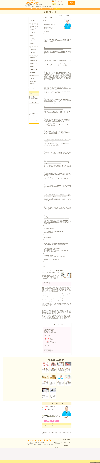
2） (44, 38)
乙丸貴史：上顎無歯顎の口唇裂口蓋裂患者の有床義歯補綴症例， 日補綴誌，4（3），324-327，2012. (57, 104)
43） (44, 215)
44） (44, 219)
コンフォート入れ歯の (49, 337)
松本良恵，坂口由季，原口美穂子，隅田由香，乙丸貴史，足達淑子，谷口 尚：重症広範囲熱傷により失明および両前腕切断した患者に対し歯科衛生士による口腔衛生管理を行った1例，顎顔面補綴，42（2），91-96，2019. (57, 208)
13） (44, 90)
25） (44, 138)
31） (44, 164)
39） (44, 197)
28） (44, 151)
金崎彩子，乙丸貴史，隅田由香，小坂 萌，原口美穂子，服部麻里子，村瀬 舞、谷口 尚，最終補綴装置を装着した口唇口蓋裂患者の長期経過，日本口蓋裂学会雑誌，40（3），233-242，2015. (57, 128)
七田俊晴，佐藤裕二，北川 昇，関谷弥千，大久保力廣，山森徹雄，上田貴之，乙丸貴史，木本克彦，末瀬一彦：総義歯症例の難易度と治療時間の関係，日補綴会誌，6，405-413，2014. (57, 112)
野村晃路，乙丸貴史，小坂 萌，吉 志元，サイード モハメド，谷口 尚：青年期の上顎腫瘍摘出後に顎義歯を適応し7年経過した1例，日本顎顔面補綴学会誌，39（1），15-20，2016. (57, 136)
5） (44, 50)
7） (44, 59)
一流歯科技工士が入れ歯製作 (49, 331)
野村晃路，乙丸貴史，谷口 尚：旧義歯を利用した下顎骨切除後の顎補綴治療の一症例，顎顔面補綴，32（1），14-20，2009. (57, 61)
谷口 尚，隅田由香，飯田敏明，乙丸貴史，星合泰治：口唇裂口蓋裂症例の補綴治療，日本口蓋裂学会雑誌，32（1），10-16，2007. (57, 36)
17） (44, 106)
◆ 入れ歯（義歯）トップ (47, 327)
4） (44, 47)
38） (44, 193)
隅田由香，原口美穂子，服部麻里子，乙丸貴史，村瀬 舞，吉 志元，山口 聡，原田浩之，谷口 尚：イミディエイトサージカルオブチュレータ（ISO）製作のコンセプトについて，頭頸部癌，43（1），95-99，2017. (57, 166)
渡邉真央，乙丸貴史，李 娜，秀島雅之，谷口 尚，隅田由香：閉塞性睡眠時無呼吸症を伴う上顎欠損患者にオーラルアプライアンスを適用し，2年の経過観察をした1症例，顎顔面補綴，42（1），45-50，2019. (57, 204)
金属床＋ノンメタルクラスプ (48, 339)
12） (44, 86)
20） (44, 118)
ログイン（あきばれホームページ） (95, 462)
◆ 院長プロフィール (47, 345)
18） (44, 110)
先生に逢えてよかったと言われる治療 (50, 332)
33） (44, 172)
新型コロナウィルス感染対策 (48, 350)
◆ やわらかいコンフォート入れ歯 (48, 335)
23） (44, 130)
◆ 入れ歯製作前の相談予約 (48, 351)
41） (44, 206)
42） (44, 210)
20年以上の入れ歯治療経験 (49, 330)
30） (44, 160)
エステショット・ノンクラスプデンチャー (50, 342)
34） (44, 176)
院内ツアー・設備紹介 (47, 349)
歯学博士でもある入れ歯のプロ (49, 329)
